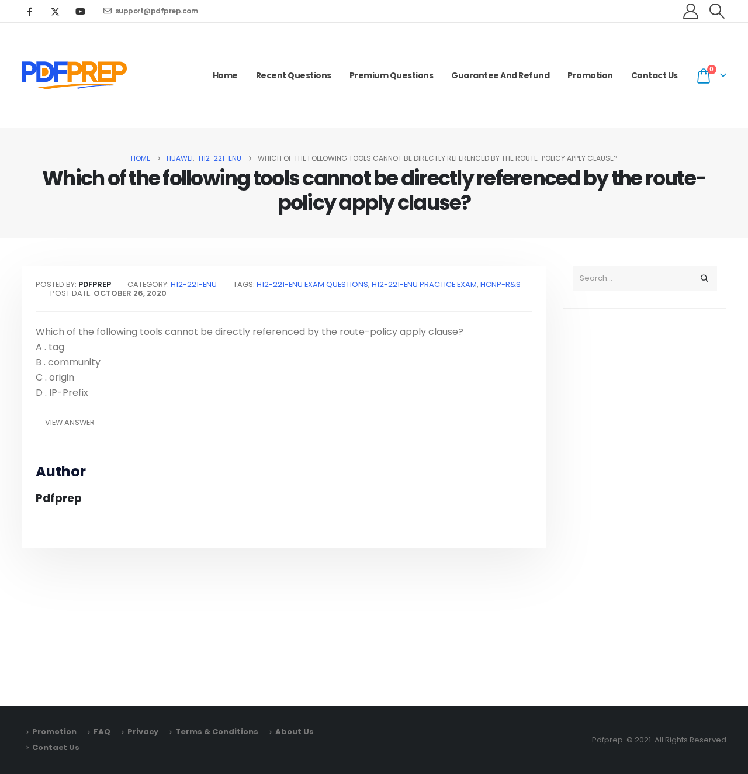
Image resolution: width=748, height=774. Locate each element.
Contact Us (654, 75)
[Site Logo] (74, 75)
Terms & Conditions (216, 731)
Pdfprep (59, 498)
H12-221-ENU (194, 284)
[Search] (704, 278)
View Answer (70, 422)
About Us (294, 731)
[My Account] (691, 11)
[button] (717, 11)
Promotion (590, 75)
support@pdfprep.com (156, 11)
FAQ (102, 731)
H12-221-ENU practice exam (424, 284)
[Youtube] (80, 11)
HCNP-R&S (500, 284)
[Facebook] (30, 11)
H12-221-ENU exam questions (312, 284)
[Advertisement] (645, 501)
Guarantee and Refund (500, 75)
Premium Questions (391, 75)
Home (225, 75)
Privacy (142, 731)
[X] (55, 11)
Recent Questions (293, 75)
